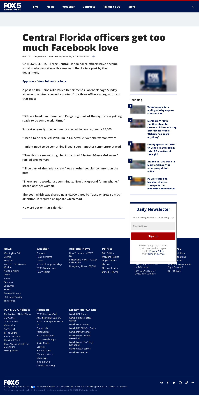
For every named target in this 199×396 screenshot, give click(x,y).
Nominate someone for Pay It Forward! (179, 266)
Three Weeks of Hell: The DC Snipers (16, 345)
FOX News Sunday (13, 296)
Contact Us (42, 328)
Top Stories (9, 300)
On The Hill (9, 329)
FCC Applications (45, 354)
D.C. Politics (108, 253)
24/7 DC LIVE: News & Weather (15, 266)
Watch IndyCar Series (79, 331)
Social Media (43, 343)
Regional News (79, 249)
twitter (174, 382)
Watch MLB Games (79, 324)
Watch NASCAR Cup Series (82, 328)
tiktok (186, 382)
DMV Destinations (176, 256)
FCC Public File (44, 350)
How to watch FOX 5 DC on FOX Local (147, 266)
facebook (167, 382)
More (132, 6)
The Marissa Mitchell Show (17, 314)
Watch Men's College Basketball (79, 337)
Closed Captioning (46, 365)
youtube (161, 382)
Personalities (43, 331)
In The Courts (10, 332)
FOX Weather (43, 271)
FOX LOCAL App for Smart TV (50, 323)
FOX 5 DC (26, 56)
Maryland (8, 260)
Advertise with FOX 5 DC (49, 317)
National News (11, 270)
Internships (42, 357)
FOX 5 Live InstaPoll (47, 314)
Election (106, 264)
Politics (107, 249)
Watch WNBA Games (80, 348)
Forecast (41, 253)
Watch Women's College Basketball (81, 343)
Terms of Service (155, 253)
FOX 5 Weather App (46, 268)
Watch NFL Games (78, 314)
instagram (180, 382)
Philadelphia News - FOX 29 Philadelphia (83, 261)
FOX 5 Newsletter (45, 335)
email (192, 382)
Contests (41, 346)
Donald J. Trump (110, 271)
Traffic (40, 260)
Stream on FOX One (83, 310)
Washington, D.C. (12, 253)
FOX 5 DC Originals (17, 310)
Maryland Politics (110, 256)
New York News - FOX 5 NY (81, 254)
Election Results (110, 268)
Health (7, 289)
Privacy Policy (156, 251)
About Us (43, 310)
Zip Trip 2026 (174, 270)
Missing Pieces (11, 350)
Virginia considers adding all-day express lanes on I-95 (160, 110)
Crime (7, 274)
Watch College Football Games (81, 319)
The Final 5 (9, 325)
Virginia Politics (109, 260)
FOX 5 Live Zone (12, 336)
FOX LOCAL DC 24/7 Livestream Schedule (145, 272)
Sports (7, 278)
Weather (43, 249)
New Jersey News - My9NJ (82, 266)
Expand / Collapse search (193, 6)
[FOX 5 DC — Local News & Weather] (14, 6)
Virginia (7, 256)
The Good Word (12, 340)
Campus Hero (39, 56)
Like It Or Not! (11, 321)
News (8, 249)
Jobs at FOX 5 (43, 361)
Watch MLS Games (78, 352)
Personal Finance (12, 293)
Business (8, 282)
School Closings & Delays (49, 264)
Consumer (9, 285)
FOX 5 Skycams (44, 256)
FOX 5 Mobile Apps (46, 339)
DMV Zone (9, 317)
